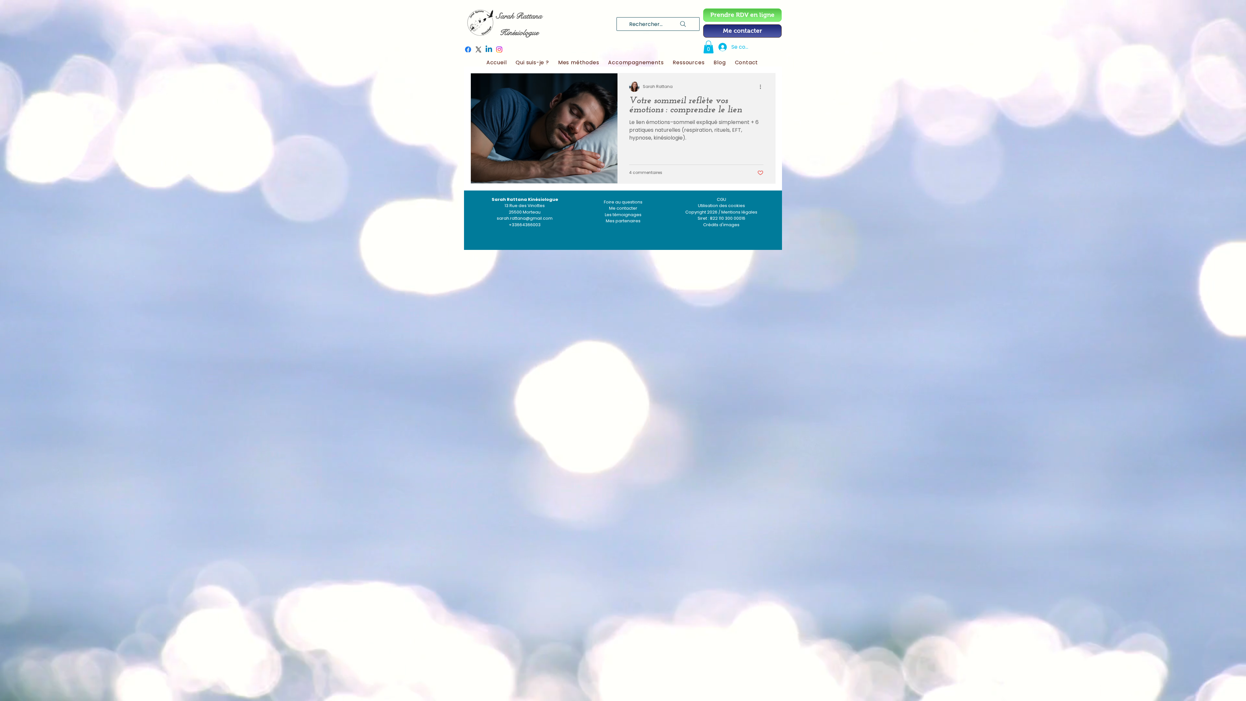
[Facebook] (468, 49)
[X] (478, 49)
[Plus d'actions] (762, 87)
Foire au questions (623, 202)
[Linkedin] (489, 49)
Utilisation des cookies (721, 206)
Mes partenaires (623, 221)
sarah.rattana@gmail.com (525, 218)
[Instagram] (499, 49)
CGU (721, 199)
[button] (708, 47)
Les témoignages (623, 215)
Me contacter (623, 208)
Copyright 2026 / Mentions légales (721, 212)
